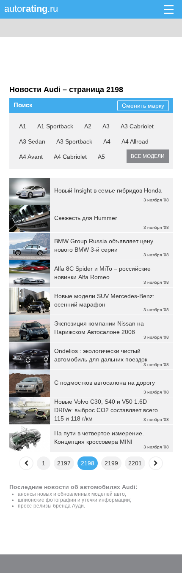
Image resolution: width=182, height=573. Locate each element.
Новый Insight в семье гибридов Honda (108, 190)
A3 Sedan (32, 141)
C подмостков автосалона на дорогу (104, 382)
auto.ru (31, 8)
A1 (22, 126)
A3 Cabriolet (137, 126)
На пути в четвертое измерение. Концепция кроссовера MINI (99, 437)
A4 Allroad (135, 141)
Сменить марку (143, 105)
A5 (101, 156)
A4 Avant (31, 156)
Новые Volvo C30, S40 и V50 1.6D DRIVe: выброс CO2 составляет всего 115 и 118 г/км (106, 410)
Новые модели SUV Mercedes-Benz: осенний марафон (104, 300)
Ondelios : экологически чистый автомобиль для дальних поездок (100, 355)
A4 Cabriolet (70, 156)
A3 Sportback (74, 141)
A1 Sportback (55, 126)
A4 (106, 141)
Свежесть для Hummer (85, 218)
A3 (106, 126)
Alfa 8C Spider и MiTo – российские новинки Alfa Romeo (102, 272)
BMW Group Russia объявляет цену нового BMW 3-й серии (103, 245)
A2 (87, 126)
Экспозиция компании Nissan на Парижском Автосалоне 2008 (99, 327)
